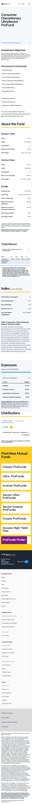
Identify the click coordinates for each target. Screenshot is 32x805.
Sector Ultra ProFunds (11, 497)
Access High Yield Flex (15, 530)
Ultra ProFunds (13, 476)
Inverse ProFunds (15, 485)
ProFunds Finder (14, 539)
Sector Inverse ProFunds (13, 508)
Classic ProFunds (14, 467)
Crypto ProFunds (14, 518)
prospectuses (24, 797)
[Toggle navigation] (29, 4)
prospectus (10, 779)
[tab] (7, 421)
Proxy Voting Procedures (5, 562)
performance (18, 269)
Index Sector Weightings (9, 378)
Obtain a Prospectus (7, 564)
